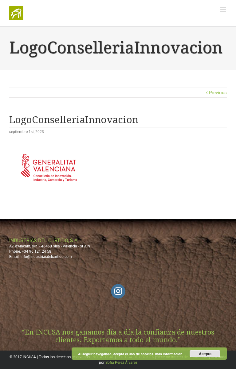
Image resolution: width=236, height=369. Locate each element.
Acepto (205, 353)
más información (169, 353)
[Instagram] (118, 291)
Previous (218, 92)
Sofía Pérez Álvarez (121, 362)
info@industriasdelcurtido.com (46, 257)
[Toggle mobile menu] (223, 9)
